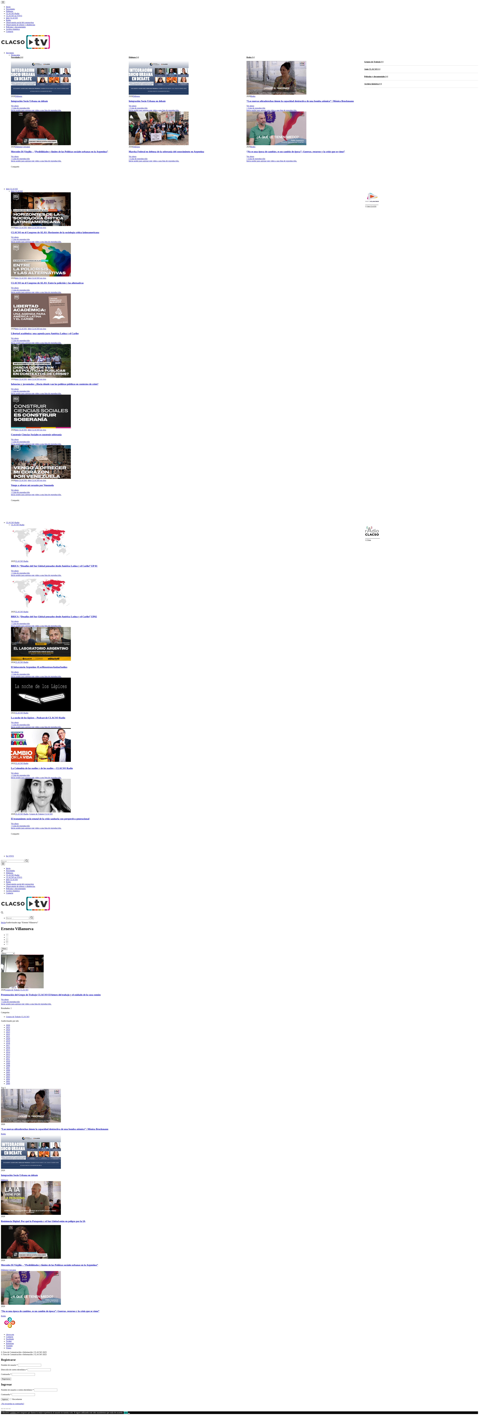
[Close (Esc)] (2, 1408)
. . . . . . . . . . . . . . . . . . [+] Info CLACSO (371, 205)
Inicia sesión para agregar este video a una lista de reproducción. (36, 110)
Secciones (10, 53)
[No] (129, 1413)
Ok (126, 1413)
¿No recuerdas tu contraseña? (12, 1404)
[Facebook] (244, 170)
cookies (13, 1413)
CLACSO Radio (17, 525)
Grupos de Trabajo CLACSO (41, 814)
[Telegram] (244, 182)
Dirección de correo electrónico (14, 1370)
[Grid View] (7, 935)
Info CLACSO (17, 191)
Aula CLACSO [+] (372, 69)
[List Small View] (7, 944)
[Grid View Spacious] (7, 937)
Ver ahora (15, 106)
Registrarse (6, 1379)
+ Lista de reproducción (20, 108)
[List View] (7, 942)
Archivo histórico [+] (373, 84)
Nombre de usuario (9, 1365)
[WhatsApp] (244, 178)
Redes (252, 96)
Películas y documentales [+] (376, 76)
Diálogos (18, 96)
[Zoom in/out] (9, 1408)
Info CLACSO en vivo (37, 227)
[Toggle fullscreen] (7, 1408)
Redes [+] (250, 57)
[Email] (244, 186)
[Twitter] (244, 174)
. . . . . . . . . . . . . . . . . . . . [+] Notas (372, 539)
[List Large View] (7, 940)
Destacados (15, 55)
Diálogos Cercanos (22, 147)
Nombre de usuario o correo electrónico (17, 1390)
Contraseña (6, 1374)
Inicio (3, 922)
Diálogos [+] (134, 57)
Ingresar (5, 1399)
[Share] (4, 1408)
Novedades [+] (17, 57)
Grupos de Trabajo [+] (373, 62)
